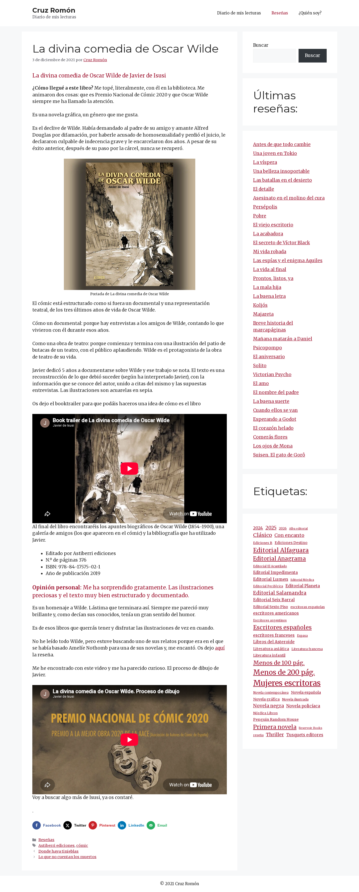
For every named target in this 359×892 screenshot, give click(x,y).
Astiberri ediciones (56, 845)
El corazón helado (273, 428)
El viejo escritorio (273, 225)
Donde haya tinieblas (58, 851)
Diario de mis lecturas (239, 13)
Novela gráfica (266, 699)
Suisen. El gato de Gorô (279, 455)
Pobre (259, 216)
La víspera (265, 162)
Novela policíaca (303, 705)
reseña (258, 735)
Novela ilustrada (295, 699)
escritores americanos (276, 613)
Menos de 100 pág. (279, 662)
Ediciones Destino (291, 543)
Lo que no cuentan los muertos (67, 856)
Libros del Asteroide (274, 641)
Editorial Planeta (302, 585)
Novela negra (268, 706)
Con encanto (289, 535)
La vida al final (269, 269)
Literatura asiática (271, 648)
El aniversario (269, 357)
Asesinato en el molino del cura (289, 198)
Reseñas (279, 13)
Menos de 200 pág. (284, 672)
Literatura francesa (307, 649)
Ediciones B (262, 543)
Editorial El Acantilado (270, 566)
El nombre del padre (276, 392)
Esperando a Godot (274, 419)
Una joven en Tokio (275, 153)
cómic (82, 845)
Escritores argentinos (270, 620)
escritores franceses (274, 635)
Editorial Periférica (268, 586)
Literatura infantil (269, 655)
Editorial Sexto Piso (270, 606)
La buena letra (269, 296)
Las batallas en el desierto (282, 180)
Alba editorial (298, 528)
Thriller (275, 735)
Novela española (306, 692)
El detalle (263, 189)
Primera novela (274, 726)
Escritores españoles (282, 627)
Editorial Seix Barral (274, 599)
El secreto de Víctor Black (281, 243)
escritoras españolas (307, 607)
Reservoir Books (310, 728)
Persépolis (265, 207)
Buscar (260, 45)
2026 (283, 528)
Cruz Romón (53, 10)
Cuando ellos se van (275, 410)
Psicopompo (267, 348)
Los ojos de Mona (273, 446)
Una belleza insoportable (281, 171)
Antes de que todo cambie (282, 144)
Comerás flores (270, 437)
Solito (259, 366)
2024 (258, 528)
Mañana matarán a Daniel (282, 339)
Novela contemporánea (271, 692)
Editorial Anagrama (279, 558)
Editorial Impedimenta (275, 572)
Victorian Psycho (272, 374)
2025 (270, 528)
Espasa (302, 635)
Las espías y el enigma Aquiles (287, 260)
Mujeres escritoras (287, 683)
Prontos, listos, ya (273, 278)
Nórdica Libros (265, 713)
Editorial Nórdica (302, 580)
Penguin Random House (276, 719)
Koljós (260, 305)
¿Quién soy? (310, 13)
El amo (261, 383)
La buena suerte (271, 401)
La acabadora (268, 234)
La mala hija (267, 287)
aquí (220, 648)
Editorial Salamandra (279, 593)
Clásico (262, 535)
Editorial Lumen (270, 579)
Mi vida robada (269, 252)
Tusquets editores (304, 734)
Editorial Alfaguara (281, 550)
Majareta (263, 314)
